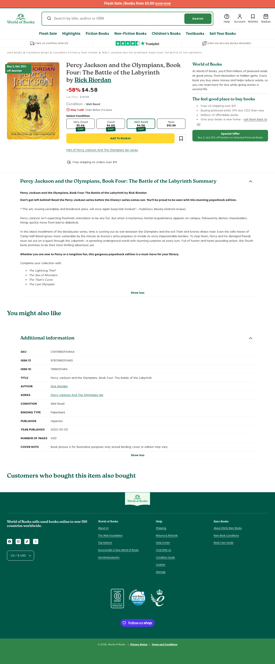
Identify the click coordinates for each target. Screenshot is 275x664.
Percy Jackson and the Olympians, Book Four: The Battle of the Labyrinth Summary (118, 181)
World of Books (117, 644)
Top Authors (105, 542)
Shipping (161, 528)
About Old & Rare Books (228, 528)
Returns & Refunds (167, 535)
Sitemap (160, 572)
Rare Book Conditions (226, 535)
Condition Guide (165, 557)
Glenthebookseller (109, 557)
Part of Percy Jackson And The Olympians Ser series (102, 150)
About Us (103, 528)
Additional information (47, 338)
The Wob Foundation (110, 535)
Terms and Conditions (164, 644)
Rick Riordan (93, 80)
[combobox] (127, 19)
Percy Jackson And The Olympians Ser (77, 395)
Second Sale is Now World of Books (118, 550)
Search (197, 18)
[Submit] (49, 18)
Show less (137, 292)
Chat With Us (163, 550)
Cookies (160, 564)
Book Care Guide (223, 542)
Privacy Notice (139, 644)
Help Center (163, 542)
